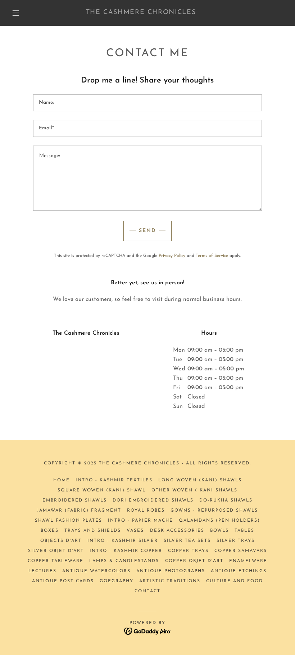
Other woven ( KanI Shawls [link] (194, 490)
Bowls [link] (219, 531)
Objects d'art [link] (61, 541)
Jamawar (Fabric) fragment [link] (79, 510)
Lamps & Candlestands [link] (124, 561)
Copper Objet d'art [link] (194, 561)
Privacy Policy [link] (172, 256)
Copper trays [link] (188, 551)
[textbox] (147, 102)
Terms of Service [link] (212, 256)
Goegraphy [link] (116, 581)
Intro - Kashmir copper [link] (126, 551)
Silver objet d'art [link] (56, 551)
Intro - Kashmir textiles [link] (114, 480)
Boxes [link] (50, 531)
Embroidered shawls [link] (74, 500)
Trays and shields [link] (92, 531)
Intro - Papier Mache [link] (140, 520)
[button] (16, 13)
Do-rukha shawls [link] (226, 500)
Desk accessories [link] (177, 531)
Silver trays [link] (236, 541)
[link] (140, 12)
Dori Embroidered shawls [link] (153, 500)
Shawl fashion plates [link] (68, 520)
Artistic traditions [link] (169, 581)
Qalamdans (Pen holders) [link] (219, 520)
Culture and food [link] (234, 581)
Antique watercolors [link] (96, 571)
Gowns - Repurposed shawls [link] (214, 510)
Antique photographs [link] (170, 571)
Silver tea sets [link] (187, 541)
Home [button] (61, 480)
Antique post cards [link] (63, 581)
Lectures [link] (42, 571)
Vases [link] (135, 531)
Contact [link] (147, 591)
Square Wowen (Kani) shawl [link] (102, 490)
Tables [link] (244, 531)
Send (147, 230)
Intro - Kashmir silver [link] (122, 541)
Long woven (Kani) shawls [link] (200, 480)
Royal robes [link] (146, 510)
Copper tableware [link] (55, 561)
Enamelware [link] (248, 561)
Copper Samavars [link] (240, 551)
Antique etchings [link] (239, 571)
